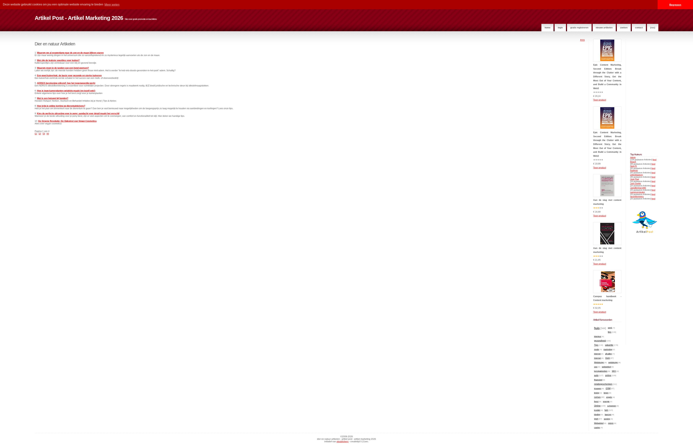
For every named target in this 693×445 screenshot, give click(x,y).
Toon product (599, 100)
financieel (598, 380)
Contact (639, 27)
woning (607, 419)
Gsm (607, 358)
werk (610, 328)
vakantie (609, 345)
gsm (596, 419)
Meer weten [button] (111, 4)
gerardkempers (637, 196)
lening (596, 393)
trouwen (597, 388)
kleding (597, 414)
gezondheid (600, 340)
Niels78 (633, 166)
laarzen (608, 414)
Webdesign (599, 362)
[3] (44, 133)
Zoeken (623, 27)
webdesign (613, 362)
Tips (596, 345)
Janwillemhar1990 (638, 188)
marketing (607, 349)
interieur (597, 336)
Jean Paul (634, 179)
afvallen (608, 354)
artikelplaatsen (636, 175)
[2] (40, 133)
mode (596, 349)
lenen (606, 393)
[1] (36, 133)
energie (606, 401)
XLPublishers (342, 441)
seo (595, 367)
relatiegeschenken (603, 384)
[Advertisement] (641, 93)
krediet (597, 410)
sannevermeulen (637, 192)
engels (609, 397)
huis (597, 328)
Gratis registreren (579, 27)
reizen (610, 423)
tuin (606, 410)
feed (654, 160)
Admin (633, 157)
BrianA (633, 162)
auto (596, 375)
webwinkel (606, 367)
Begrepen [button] (675, 4)
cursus (597, 397)
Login (560, 27)
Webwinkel (598, 423)
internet (597, 354)
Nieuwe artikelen (604, 27)
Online (597, 406)
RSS (582, 40)
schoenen (611, 406)
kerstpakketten (600, 371)
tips (609, 332)
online (608, 375)
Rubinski (634, 170)
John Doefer (635, 183)
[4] (48, 133)
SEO (614, 371)
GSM (608, 388)
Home (547, 27)
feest (596, 401)
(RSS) (652, 27)
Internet (597, 358)
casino (597, 427)
